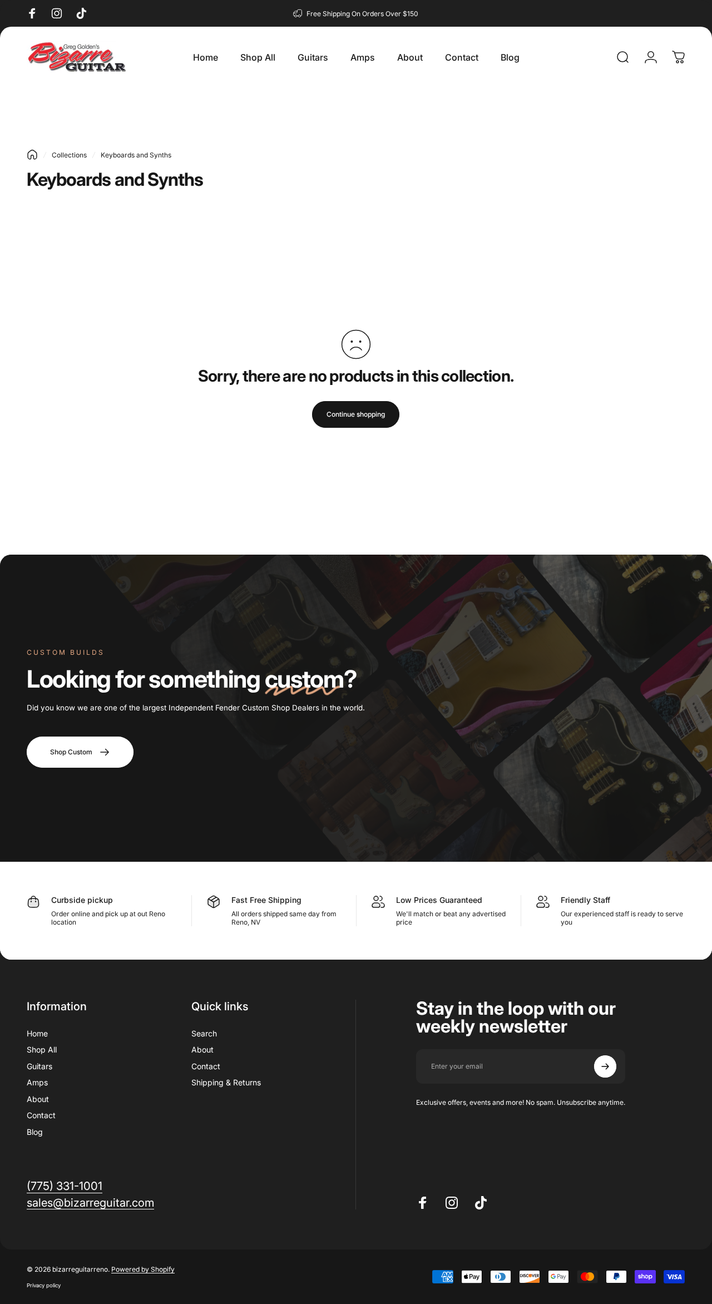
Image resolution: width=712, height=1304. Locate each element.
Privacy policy (44, 1285)
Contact (41, 1115)
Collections (69, 155)
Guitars (39, 1066)
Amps (37, 1082)
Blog (35, 1132)
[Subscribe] (605, 1066)
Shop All (42, 1049)
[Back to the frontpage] (32, 154)
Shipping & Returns (226, 1082)
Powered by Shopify (143, 1269)
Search (204, 1033)
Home (37, 1033)
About (38, 1099)
